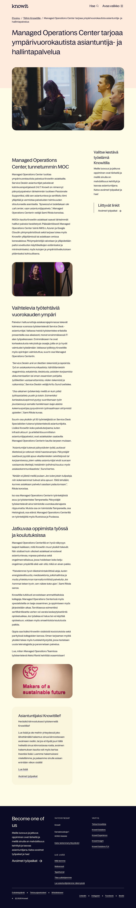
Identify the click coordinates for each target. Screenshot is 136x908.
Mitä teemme (60, 861)
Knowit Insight (97, 841)
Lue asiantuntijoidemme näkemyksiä (70, 883)
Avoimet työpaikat (28, 776)
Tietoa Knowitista (99, 824)
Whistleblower (57, 893)
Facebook (109, 896)
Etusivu (16, 18)
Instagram (96, 896)
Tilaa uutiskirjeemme (63, 878)
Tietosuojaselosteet (38, 893)
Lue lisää (23, 769)
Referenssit (59, 866)
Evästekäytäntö (18, 893)
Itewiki (121, 896)
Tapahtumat (59, 872)
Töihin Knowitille (32, 18)
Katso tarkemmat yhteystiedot (67, 843)
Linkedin (82, 896)
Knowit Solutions (99, 830)
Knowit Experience (99, 835)
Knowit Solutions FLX (100, 846)
